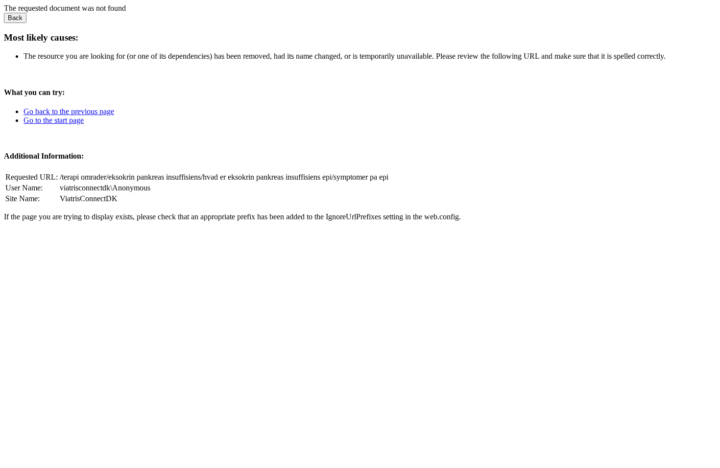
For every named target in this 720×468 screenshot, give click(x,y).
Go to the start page (54, 120)
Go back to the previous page (69, 111)
